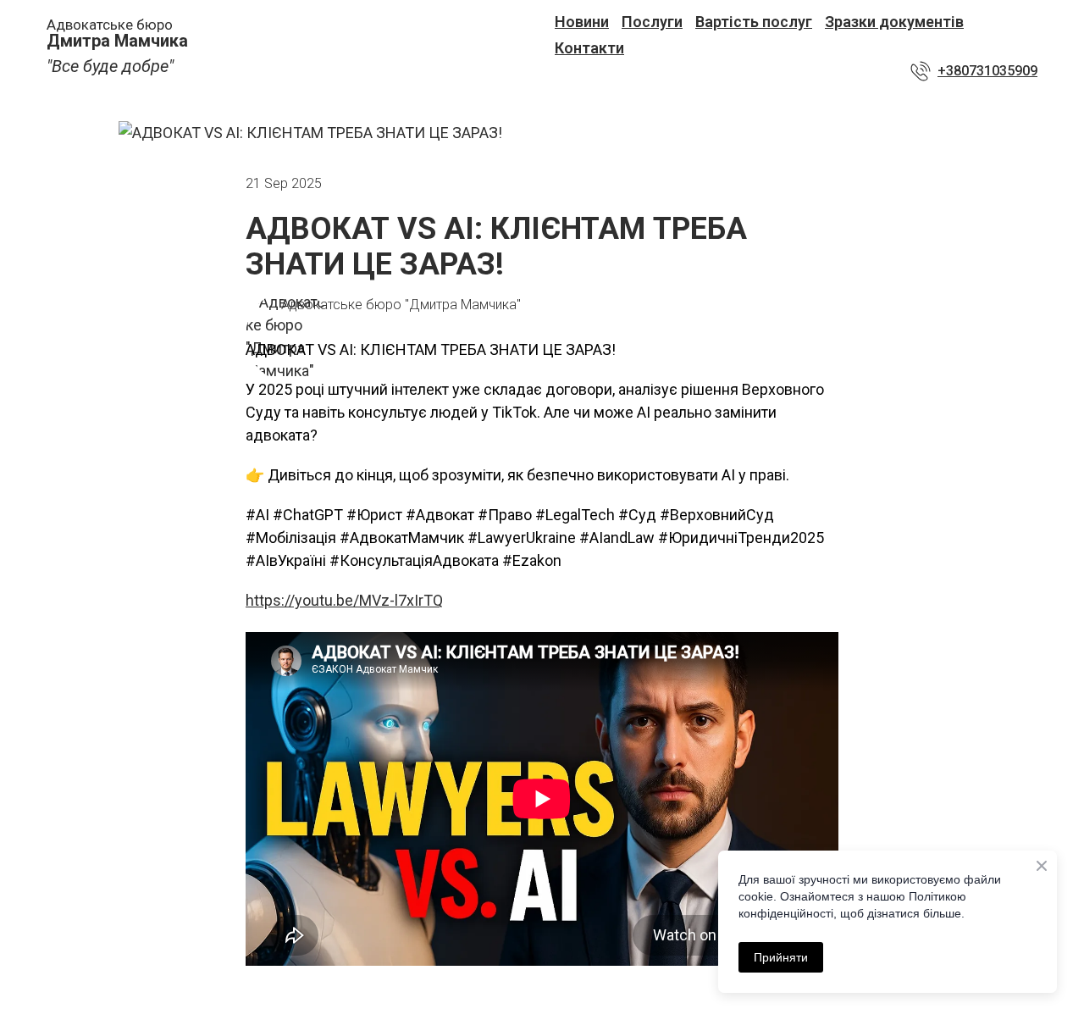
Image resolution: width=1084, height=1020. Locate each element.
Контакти (589, 48)
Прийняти (781, 957)
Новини (582, 21)
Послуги (652, 21)
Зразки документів (894, 21)
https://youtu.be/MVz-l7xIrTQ (344, 600)
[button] (973, 71)
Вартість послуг (753, 21)
